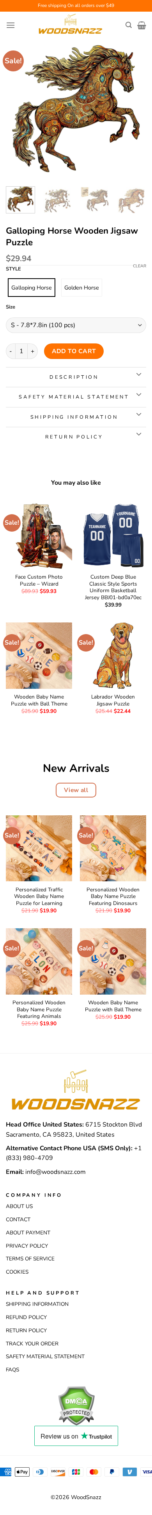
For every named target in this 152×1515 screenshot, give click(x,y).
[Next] (134, 109)
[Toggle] (138, 375)
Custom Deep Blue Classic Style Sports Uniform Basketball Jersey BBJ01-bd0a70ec (113, 587)
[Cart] (141, 25)
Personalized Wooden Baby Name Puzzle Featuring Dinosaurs (113, 896)
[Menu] (10, 25)
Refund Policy (26, 1317)
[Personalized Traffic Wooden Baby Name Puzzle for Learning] (39, 848)
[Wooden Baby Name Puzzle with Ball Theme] (39, 655)
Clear (139, 266)
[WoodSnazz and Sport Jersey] (70, 25)
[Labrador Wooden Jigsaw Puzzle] (113, 655)
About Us (19, 1206)
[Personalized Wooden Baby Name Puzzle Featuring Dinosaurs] (113, 848)
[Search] (128, 25)
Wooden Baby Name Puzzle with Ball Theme (39, 700)
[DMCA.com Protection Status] (76, 1405)
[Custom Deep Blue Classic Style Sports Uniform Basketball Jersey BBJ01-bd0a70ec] (113, 536)
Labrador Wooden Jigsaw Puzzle (113, 700)
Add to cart (74, 351)
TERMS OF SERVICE (30, 1258)
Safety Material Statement (45, 1356)
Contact (18, 1219)
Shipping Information (37, 1304)
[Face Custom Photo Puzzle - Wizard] (39, 536)
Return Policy (26, 1330)
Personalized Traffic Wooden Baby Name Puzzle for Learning (39, 896)
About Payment (28, 1232)
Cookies (17, 1272)
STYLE (13, 269)
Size (10, 307)
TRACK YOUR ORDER (32, 1343)
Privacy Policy (27, 1246)
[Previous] (18, 109)
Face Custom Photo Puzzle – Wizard (39, 580)
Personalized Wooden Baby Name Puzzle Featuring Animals (38, 1009)
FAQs (12, 1369)
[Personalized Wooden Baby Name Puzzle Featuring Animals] (39, 961)
